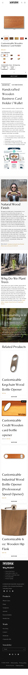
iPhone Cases (6, 600)
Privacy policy (22, 662)
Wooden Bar (6, 618)
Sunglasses (6, 608)
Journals (5, 611)
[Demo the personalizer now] (14, 158)
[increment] (25, 72)
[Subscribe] (23, 649)
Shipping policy (20, 665)
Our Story (5, 628)
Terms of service (10, 665)
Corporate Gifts (7, 639)
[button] (2, 2)
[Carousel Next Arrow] (26, 38)
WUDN (7, 662)
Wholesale (5, 635)
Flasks (4, 604)
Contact (5, 632)
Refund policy (14, 662)
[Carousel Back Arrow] (2, 38)
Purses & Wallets (7, 615)
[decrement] (2, 72)
